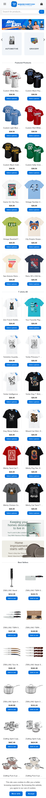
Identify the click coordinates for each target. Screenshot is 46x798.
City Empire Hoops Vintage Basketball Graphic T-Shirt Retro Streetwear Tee (34, 239)
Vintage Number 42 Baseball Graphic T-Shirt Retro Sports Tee (34, 202)
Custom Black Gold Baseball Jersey (11, 165)
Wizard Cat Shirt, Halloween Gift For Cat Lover (34, 431)
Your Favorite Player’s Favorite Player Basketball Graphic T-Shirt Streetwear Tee (34, 320)
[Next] (43, 45)
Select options (12, 98)
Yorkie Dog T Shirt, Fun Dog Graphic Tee (34, 394)
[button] (5, 4)
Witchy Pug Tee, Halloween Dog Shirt (34, 468)
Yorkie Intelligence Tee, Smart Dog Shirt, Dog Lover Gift (11, 394)
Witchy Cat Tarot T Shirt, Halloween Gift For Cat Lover (34, 505)
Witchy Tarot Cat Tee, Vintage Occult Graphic (11, 468)
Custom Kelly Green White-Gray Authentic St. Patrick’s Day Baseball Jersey (34, 165)
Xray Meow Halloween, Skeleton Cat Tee (11, 431)
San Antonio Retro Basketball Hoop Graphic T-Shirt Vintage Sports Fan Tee (11, 276)
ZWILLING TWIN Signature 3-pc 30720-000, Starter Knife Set (11, 628)
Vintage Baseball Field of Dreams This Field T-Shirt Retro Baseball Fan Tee (11, 239)
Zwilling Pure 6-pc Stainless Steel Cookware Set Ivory (34, 776)
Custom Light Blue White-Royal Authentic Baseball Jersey (11, 128)
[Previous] (2, 45)
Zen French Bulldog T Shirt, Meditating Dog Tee (11, 320)
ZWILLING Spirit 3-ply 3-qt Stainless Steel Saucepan (34, 702)
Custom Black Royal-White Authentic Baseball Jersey (34, 91)
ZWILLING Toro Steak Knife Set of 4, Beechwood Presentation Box (11, 665)
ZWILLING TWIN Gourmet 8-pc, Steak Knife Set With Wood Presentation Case (34, 628)
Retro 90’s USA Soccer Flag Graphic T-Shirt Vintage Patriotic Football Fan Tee (34, 276)
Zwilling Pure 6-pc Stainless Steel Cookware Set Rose (11, 776)
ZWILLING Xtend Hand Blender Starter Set (11, 590)
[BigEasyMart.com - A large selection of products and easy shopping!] (23, 4)
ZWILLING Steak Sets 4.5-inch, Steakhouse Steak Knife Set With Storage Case (34, 665)
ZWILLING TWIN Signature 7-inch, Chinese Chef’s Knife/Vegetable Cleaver (34, 590)
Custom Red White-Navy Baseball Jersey (34, 128)
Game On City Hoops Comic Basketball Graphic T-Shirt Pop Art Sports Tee (11, 202)
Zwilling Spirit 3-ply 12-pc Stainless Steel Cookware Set (11, 739)
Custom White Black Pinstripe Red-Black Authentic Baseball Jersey (11, 91)
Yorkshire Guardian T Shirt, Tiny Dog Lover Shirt (11, 357)
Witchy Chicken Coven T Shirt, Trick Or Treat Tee (11, 505)
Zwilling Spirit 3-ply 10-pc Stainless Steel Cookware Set (34, 739)
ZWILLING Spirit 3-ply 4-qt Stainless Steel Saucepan (11, 702)
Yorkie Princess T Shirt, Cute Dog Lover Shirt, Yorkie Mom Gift (34, 357)
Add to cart (12, 598)
